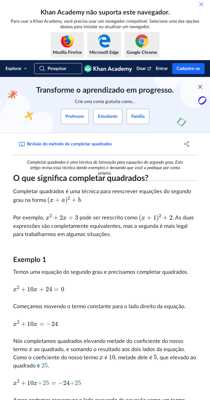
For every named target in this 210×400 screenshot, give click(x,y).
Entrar (162, 68)
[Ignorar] (201, 4)
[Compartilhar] (187, 144)
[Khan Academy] (108, 68)
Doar (141, 68)
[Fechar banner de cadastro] (200, 86)
